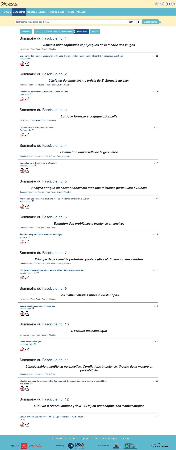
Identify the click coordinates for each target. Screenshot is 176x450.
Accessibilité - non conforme (64, 438)
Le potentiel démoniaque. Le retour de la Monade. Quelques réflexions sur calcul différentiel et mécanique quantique (71, 55)
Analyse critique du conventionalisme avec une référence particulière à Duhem (54, 198)
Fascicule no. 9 (54, 288)
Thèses (70, 11)
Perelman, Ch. (25, 130)
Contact (125, 438)
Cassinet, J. (24, 94)
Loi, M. (22, 419)
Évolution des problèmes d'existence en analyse (41, 234)
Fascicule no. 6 (54, 216)
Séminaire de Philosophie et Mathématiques (54, 31)
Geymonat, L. (25, 201)
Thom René (35, 49)
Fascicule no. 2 (54, 73)
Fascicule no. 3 (54, 109)
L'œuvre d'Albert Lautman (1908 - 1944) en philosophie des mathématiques (53, 416)
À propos (85, 438)
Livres (42, 11)
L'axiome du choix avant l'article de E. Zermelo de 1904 (44, 91)
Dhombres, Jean (26, 344)
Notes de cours (56, 11)
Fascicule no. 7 (54, 252)
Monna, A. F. (25, 237)
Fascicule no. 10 (55, 323)
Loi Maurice (24, 49)
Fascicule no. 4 (54, 145)
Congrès (32, 11)
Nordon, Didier (25, 308)
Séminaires (19, 11)
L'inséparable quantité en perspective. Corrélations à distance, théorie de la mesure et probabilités (63, 381)
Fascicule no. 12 (55, 399)
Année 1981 (82, 31)
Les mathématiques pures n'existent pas (37, 306)
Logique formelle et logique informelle (36, 127)
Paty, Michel (24, 383)
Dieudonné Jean (26, 84)
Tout (131, 21)
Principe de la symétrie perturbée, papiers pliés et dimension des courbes (52, 270)
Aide (96, 438)
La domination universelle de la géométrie (38, 163)
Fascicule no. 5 (54, 181)
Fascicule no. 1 (54, 38)
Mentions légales (110, 438)
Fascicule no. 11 (55, 359)
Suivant (95, 31)
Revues (7, 11)
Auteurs (81, 11)
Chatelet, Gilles (26, 58)
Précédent (26, 31)
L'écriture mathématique (30, 341)
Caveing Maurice (49, 49)
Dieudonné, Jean (26, 165)
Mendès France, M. (28, 273)
